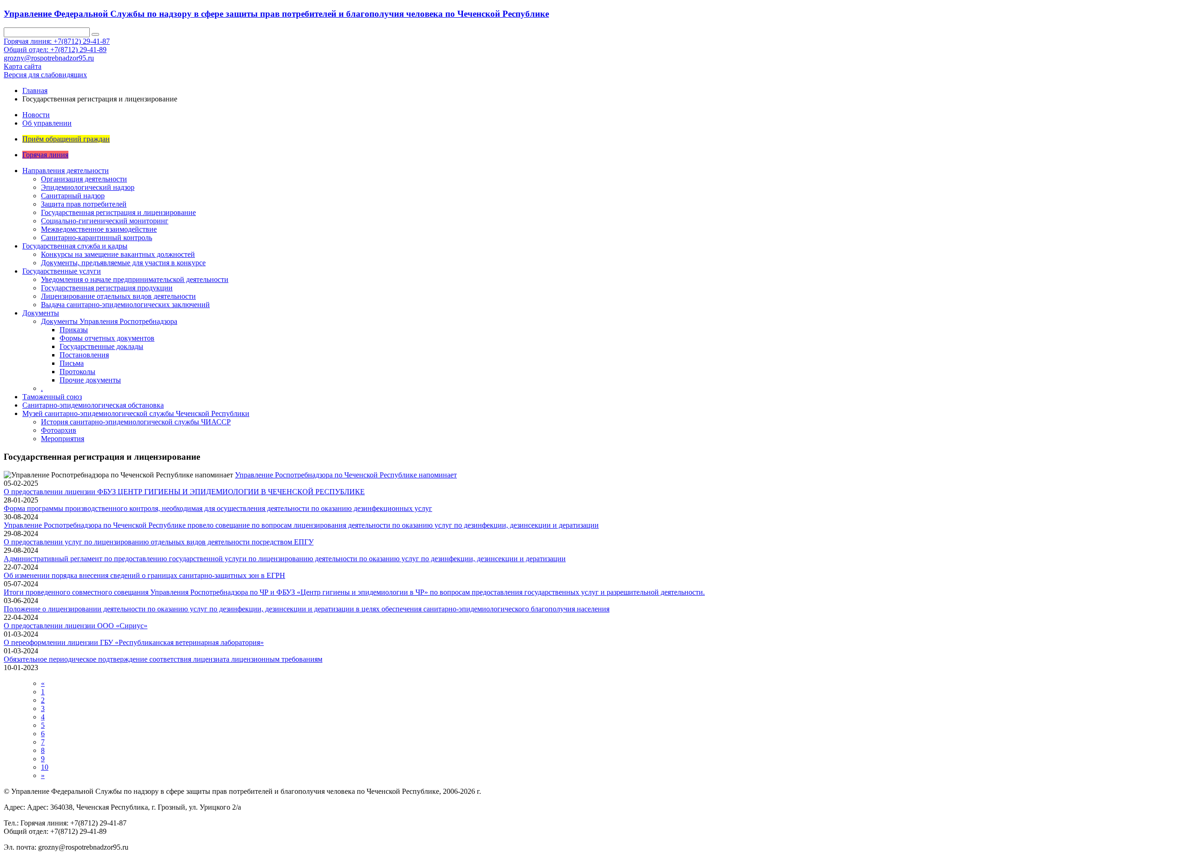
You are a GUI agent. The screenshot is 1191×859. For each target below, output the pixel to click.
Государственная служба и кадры (74, 246)
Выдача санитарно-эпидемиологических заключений (125, 305)
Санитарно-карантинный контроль (96, 238)
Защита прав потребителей (84, 204)
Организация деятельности (84, 179)
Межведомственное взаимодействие (99, 229)
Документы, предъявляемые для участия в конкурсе (123, 263)
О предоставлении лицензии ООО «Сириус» (75, 626)
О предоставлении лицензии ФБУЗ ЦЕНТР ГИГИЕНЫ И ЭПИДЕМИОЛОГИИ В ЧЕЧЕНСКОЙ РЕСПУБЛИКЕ (184, 492)
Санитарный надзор (73, 196)
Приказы (74, 330)
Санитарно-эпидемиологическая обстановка (93, 405)
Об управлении (47, 123)
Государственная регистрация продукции (107, 288)
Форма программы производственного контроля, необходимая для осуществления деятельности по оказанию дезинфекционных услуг (218, 508)
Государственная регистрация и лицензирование (118, 212)
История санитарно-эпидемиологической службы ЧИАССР (136, 422)
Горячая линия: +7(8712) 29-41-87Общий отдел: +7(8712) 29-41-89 (57, 45)
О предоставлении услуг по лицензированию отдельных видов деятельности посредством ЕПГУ (159, 542)
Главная (34, 90)
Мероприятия (62, 439)
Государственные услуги (61, 271)
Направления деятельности (65, 170)
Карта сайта (22, 66)
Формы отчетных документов (107, 338)
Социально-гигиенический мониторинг (104, 221)
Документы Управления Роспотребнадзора (109, 321)
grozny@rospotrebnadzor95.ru (49, 58)
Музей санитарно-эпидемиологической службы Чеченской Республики (135, 413)
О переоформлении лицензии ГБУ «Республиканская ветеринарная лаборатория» (134, 642)
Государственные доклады (101, 346)
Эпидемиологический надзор (87, 187)
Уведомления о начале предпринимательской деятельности (134, 279)
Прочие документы (90, 380)
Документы (40, 313)
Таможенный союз (52, 397)
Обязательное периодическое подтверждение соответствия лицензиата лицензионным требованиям (163, 659)
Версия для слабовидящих (45, 75)
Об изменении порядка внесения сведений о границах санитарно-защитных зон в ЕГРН (144, 575)
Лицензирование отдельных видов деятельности (118, 296)
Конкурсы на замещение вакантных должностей (118, 254)
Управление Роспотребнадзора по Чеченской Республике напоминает (346, 475)
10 (44, 767)
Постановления (84, 355)
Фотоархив (58, 430)
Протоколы (77, 372)
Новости (36, 115)
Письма (72, 363)
